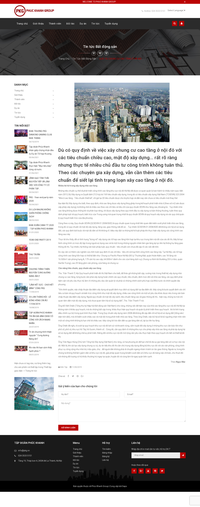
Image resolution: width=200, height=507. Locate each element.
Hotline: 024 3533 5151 (154, 11)
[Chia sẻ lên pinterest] (77, 376)
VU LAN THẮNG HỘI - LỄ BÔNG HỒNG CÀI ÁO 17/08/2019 (40, 300)
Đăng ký (106, 456)
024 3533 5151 (25, 455)
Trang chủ (22, 23)
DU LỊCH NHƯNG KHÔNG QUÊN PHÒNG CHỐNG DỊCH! (40, 213)
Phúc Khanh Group (100, 486)
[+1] (82, 376)
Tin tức (96, 23)
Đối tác (70, 23)
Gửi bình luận (68, 428)
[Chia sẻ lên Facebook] (68, 376)
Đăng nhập (107, 453)
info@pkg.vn (24, 450)
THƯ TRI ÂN (34, 254)
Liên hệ (105, 460)
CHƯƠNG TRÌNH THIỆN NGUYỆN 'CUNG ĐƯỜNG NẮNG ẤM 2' (40, 272)
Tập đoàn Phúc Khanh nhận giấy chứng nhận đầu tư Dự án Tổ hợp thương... (41, 150)
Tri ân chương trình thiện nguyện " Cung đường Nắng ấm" (40, 335)
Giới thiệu (38, 23)
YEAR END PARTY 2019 (40, 240)
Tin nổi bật (22, 125)
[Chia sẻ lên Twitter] (73, 376)
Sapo (124, 486)
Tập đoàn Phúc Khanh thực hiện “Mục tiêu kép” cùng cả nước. (40, 166)
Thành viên (55, 23)
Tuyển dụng (111, 23)
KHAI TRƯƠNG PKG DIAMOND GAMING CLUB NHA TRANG (40, 134)
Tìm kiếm (106, 449)
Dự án (83, 23)
